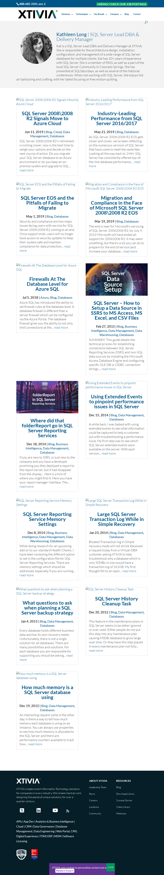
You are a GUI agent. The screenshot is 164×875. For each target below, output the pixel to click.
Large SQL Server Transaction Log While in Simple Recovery (116, 519)
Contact (137, 14)
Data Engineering (44, 831)
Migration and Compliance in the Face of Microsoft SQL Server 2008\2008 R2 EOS (117, 205)
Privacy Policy (65, 870)
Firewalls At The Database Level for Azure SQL (47, 284)
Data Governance (43, 826)
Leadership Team (97, 787)
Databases (57, 136)
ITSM (43, 836)
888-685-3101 (28, 4)
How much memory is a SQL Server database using (47, 692)
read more (27, 170)
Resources (123, 780)
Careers (93, 800)
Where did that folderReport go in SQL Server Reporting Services (47, 427)
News (92, 793)
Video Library (123, 806)
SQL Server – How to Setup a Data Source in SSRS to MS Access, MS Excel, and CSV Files (116, 310)
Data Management (121, 330)
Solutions (66, 14)
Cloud (57, 132)
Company (114, 14)
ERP (49, 836)
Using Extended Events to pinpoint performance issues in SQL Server (116, 401)
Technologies (82, 14)
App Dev (29, 821)
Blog (127, 14)
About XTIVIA (98, 780)
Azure (44, 297)
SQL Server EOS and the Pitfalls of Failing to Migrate (47, 203)
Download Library (125, 793)
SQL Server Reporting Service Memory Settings (47, 519)
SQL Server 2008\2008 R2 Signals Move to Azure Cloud (47, 118)
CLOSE (111, 867)
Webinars (121, 813)
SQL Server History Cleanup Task (116, 601)
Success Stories (124, 800)
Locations (94, 806)
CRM (28, 826)
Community (95, 813)
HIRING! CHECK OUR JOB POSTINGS (121, 4)
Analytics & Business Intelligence (55, 821)
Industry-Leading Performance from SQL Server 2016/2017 (116, 118)
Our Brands (99, 14)
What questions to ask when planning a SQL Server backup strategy (47, 608)
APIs (19, 821)
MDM (57, 836)
